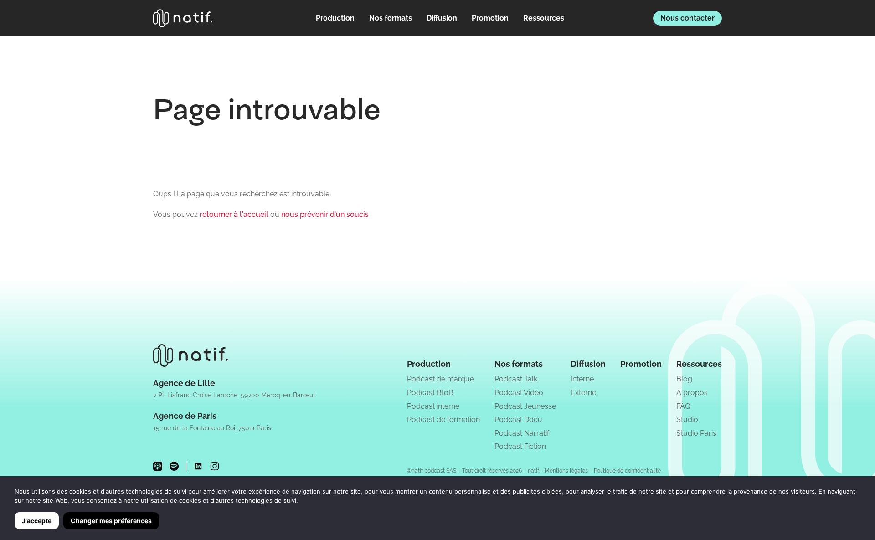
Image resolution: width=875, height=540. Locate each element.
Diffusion (442, 18)
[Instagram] (214, 466)
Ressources (543, 18)
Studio (687, 419)
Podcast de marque (440, 379)
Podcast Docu (518, 419)
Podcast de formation (443, 419)
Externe (583, 392)
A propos (692, 392)
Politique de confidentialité (627, 471)
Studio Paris (696, 433)
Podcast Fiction (520, 446)
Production (335, 18)
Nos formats (390, 18)
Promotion (490, 18)
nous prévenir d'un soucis (325, 214)
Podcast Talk (515, 379)
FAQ (683, 406)
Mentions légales (566, 471)
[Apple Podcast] (157, 466)
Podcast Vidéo (518, 392)
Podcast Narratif (521, 433)
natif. (534, 471)
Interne (582, 379)
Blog (684, 379)
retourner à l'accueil (234, 214)
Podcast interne (433, 406)
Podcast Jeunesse (525, 406)
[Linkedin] (198, 466)
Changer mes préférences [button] (111, 521)
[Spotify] (174, 466)
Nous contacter (687, 18)
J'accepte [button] (36, 521)
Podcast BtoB (430, 392)
